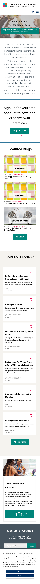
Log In (20, 135)
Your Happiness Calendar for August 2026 (19, 177)
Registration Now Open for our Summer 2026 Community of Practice (20, 31)
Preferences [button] (15, 566)
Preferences (20, 579)
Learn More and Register (20, 514)
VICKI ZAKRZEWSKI (18, 226)
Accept (20, 572)
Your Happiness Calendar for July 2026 (20, 203)
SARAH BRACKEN (18, 174)
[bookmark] (31, 271)
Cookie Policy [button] (8, 564)
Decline (20, 576)
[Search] (33, 12)
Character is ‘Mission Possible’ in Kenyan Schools (17, 229)
